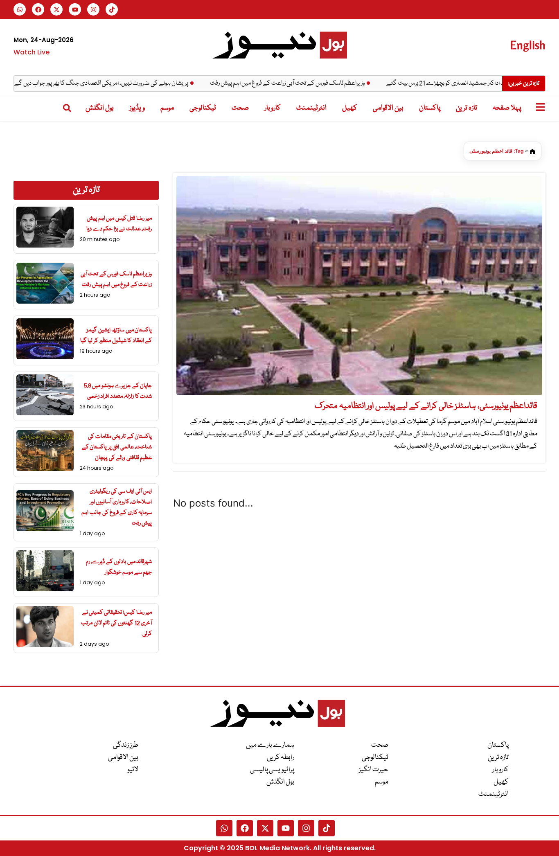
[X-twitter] (56, 9)
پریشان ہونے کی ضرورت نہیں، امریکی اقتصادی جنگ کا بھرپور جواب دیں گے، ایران (114, 83)
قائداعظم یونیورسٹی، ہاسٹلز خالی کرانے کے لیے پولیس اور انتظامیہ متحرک (426, 406)
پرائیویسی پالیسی (272, 769)
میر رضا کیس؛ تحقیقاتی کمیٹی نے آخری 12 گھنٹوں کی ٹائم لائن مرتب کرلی (116, 623)
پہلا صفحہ (507, 108)
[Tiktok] (112, 9)
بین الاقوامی (388, 108)
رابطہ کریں (280, 757)
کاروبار (272, 108)
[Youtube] (75, 9)
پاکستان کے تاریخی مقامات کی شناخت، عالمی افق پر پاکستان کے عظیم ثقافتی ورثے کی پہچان (117, 447)
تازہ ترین (466, 108)
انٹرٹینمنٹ (311, 108)
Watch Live (32, 52)
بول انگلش (100, 108)
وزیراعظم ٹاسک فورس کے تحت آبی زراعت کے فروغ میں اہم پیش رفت (306, 83)
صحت (240, 108)
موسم (167, 108)
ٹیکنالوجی (202, 108)
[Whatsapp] (20, 9)
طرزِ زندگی (125, 745)
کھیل (349, 108)
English (527, 45)
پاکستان (429, 108)
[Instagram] (93, 9)
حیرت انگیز (373, 769)
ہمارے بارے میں (270, 745)
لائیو (132, 769)
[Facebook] (38, 9)
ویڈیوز (137, 108)
